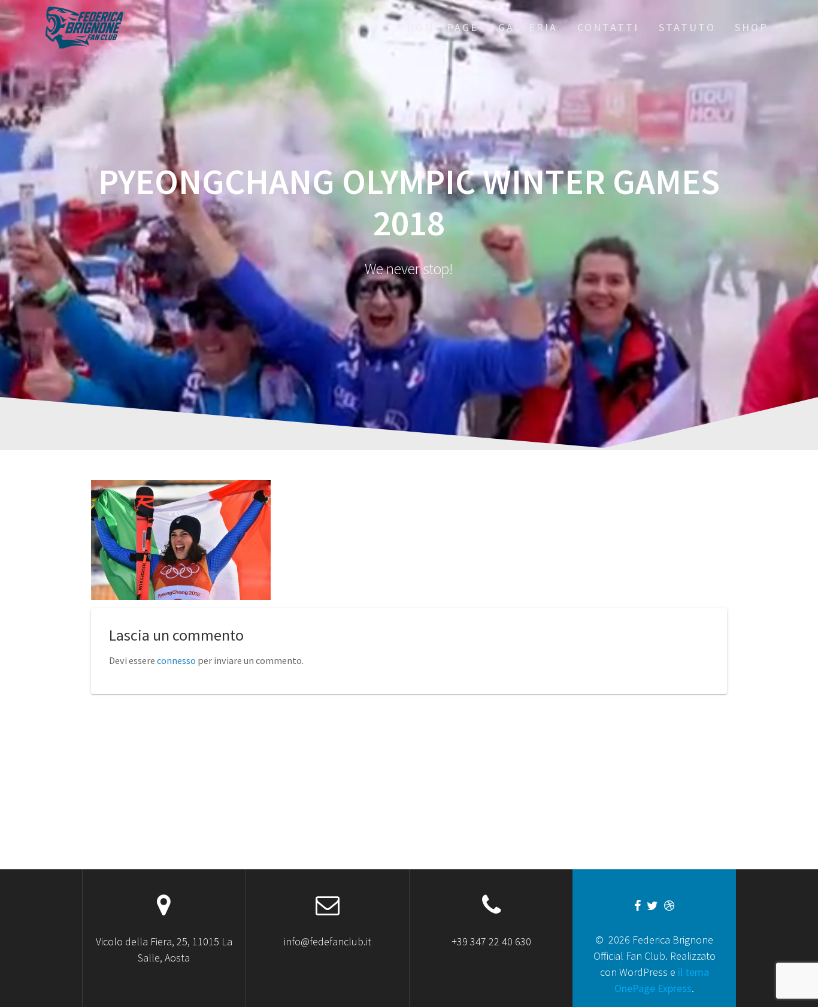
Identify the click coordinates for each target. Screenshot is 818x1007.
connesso (176, 660)
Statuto (687, 27)
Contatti (608, 27)
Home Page (442, 27)
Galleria (528, 27)
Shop (751, 27)
